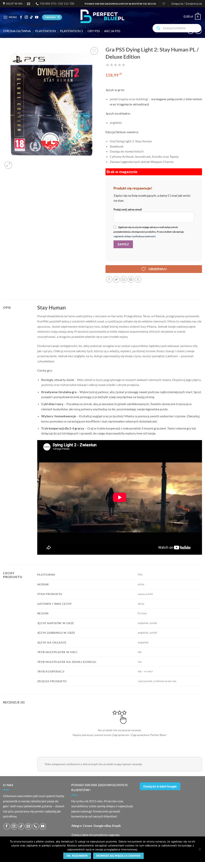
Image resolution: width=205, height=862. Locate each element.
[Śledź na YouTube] (36, 17)
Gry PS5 (93, 31)
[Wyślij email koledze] (123, 279)
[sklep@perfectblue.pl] (29, 4)
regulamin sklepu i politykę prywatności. (135, 236)
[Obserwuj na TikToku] (31, 17)
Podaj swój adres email (128, 209)
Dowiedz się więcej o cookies (118, 855)
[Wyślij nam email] (28, 826)
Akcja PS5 (112, 31)
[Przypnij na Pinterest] (131, 279)
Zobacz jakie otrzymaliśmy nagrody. (95, 835)
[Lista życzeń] (164, 3)
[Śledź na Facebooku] (21, 17)
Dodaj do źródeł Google (160, 786)
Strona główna (17, 31)
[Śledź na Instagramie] (26, 17)
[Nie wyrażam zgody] (199, 850)
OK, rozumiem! (77, 855)
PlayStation (45, 31)
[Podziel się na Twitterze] (116, 279)
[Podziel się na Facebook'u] (109, 279)
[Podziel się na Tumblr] (138, 279)
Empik (116, 825)
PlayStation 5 (71, 31)
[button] (186, 4)
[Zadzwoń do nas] (35, 826)
